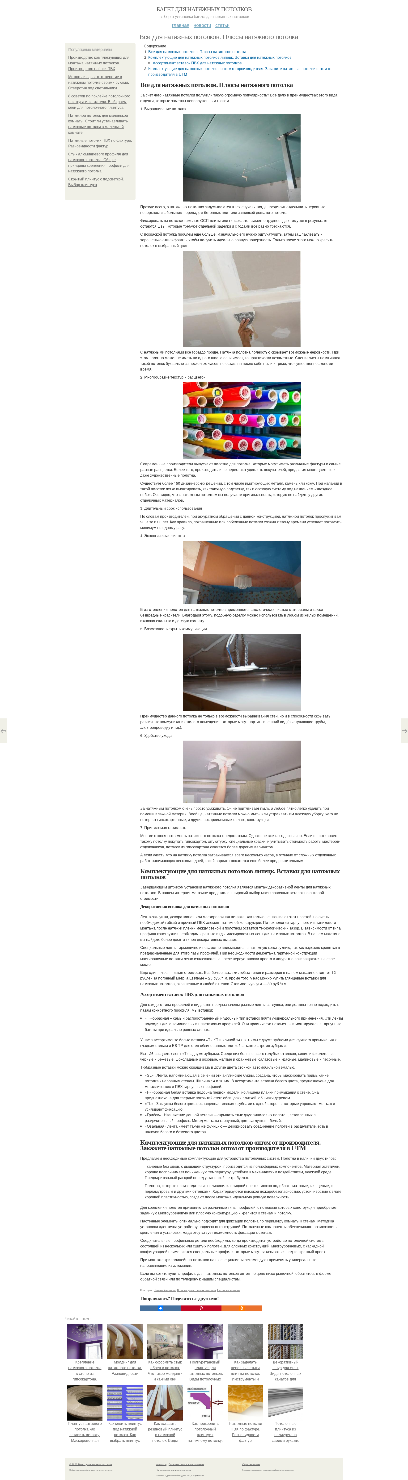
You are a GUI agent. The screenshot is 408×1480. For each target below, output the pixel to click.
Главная (180, 24)
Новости (202, 24)
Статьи (222, 24)
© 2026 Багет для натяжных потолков (90, 1464)
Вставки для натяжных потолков (196, 1290)
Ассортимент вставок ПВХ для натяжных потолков (197, 63)
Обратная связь (251, 1464)
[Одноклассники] (241, 1308)
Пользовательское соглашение (186, 1464)
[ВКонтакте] (160, 1308)
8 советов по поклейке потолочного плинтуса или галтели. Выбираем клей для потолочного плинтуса (99, 101)
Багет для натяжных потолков (204, 9)
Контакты (161, 1464)
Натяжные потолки (228, 1290)
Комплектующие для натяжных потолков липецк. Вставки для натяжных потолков (220, 57)
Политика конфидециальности (173, 1470)
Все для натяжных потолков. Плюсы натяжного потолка (197, 51)
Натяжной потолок (165, 1290)
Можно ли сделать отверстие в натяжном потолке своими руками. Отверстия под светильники (98, 82)
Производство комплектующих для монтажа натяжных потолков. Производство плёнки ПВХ (98, 63)
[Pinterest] (201, 1308)
